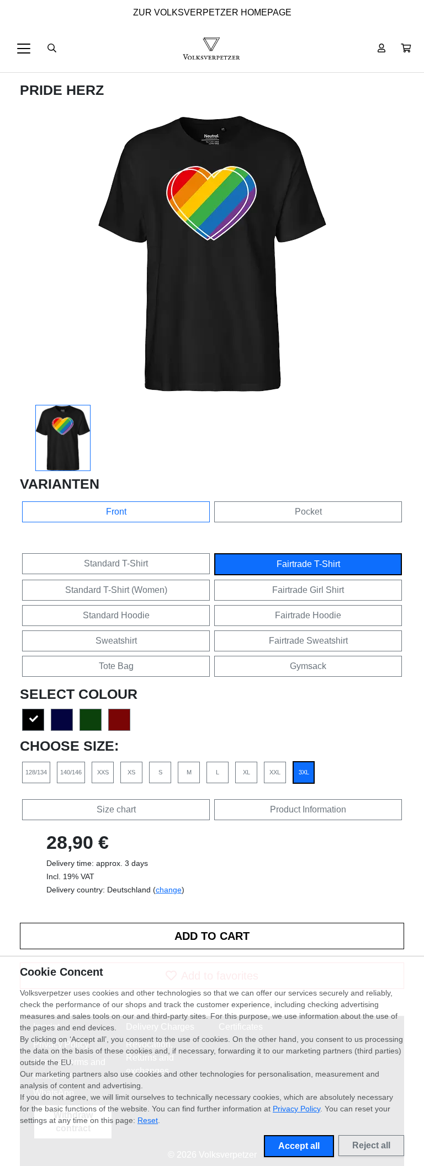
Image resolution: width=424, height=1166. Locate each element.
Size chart (116, 809)
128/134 (36, 772)
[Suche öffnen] (52, 48)
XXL (274, 772)
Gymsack (308, 666)
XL (246, 772)
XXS (103, 772)
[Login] (381, 48)
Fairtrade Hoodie (308, 615)
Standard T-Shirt (116, 563)
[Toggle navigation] (24, 48)
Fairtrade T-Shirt (308, 564)
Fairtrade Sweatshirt (308, 640)
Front (116, 511)
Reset (147, 1120)
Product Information (308, 809)
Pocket (308, 511)
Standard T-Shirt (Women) (116, 590)
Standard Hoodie (116, 615)
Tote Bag (116, 666)
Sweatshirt (116, 640)
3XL (304, 772)
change (169, 889)
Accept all (299, 1146)
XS (131, 772)
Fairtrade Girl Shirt (308, 590)
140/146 (71, 772)
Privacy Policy (296, 1108)
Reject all (371, 1145)
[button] (405, 48)
